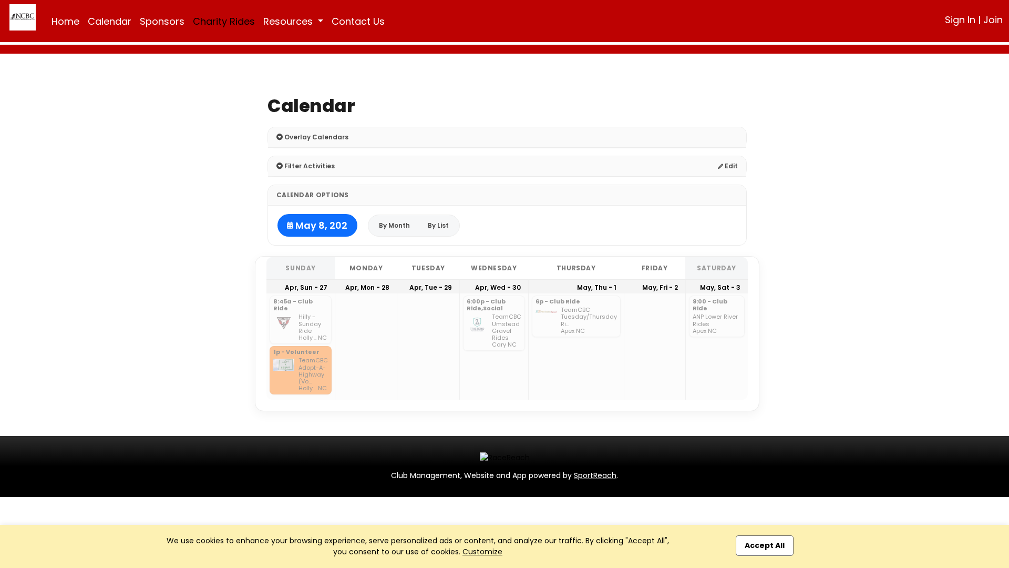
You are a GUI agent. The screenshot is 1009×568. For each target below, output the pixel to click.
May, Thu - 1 (596, 287)
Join (993, 19)
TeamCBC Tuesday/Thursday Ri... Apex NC (589, 320)
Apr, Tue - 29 (430, 287)
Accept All (765, 545)
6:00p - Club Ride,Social (486, 305)
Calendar (109, 21)
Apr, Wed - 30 (498, 287)
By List (438, 225)
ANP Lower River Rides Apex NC (715, 323)
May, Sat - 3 (720, 287)
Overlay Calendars (315, 137)
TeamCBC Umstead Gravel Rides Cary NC (506, 330)
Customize (482, 551)
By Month (394, 225)
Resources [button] (289, 21)
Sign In (960, 19)
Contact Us (358, 21)
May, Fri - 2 (660, 287)
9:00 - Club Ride (710, 305)
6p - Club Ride (558, 302)
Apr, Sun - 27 (306, 287)
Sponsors (162, 21)
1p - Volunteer (296, 352)
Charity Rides (224, 21)
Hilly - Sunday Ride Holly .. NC (312, 327)
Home (65, 21)
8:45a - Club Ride (293, 305)
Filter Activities (309, 165)
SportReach (595, 475)
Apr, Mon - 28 (367, 287)
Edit (730, 165)
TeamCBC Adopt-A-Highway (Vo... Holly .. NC (313, 374)
